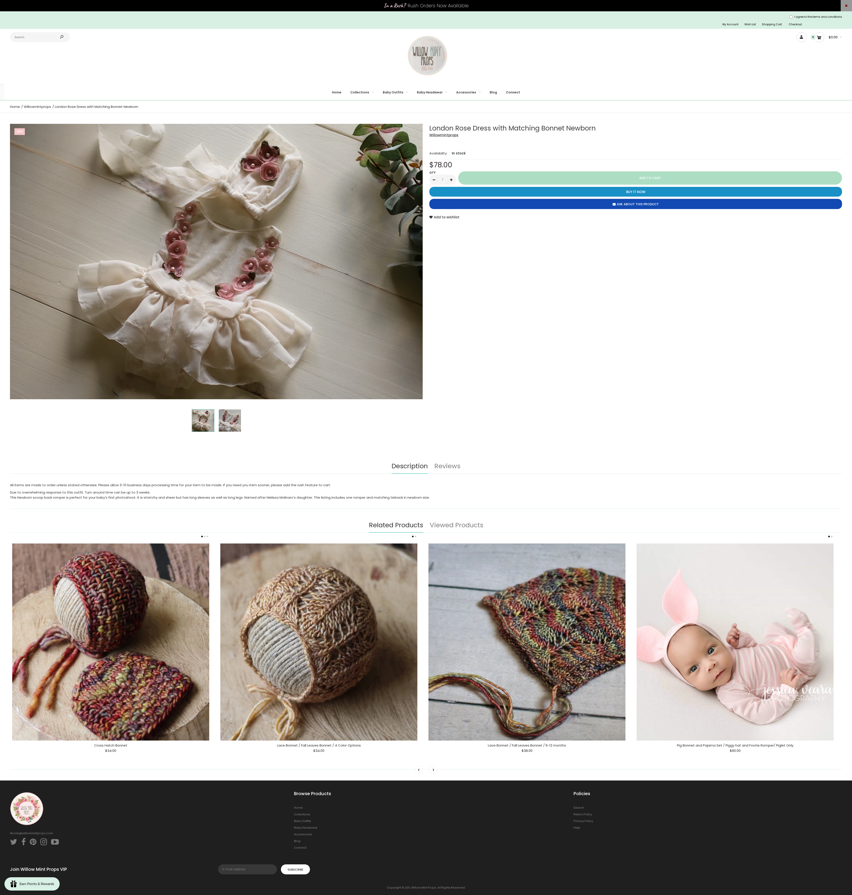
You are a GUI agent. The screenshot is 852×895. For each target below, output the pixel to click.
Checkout (795, 24)
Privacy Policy (583, 821)
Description (410, 466)
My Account (730, 24)
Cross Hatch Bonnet (110, 745)
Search (579, 808)
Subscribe (295, 869)
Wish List (750, 24)
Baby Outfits (302, 821)
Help (577, 828)
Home (298, 808)
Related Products (396, 525)
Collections (302, 814)
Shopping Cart (772, 24)
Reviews (447, 466)
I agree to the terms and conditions (818, 17)
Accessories (303, 834)
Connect (300, 848)
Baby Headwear (306, 828)
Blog (297, 841)
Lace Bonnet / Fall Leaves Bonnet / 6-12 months (527, 745)
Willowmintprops (443, 135)
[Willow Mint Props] (426, 78)
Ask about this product (638, 204)
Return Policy (583, 814)
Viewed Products (456, 525)
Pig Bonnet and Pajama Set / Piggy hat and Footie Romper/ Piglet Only (735, 745)
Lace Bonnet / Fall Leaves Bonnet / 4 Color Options (319, 745)
